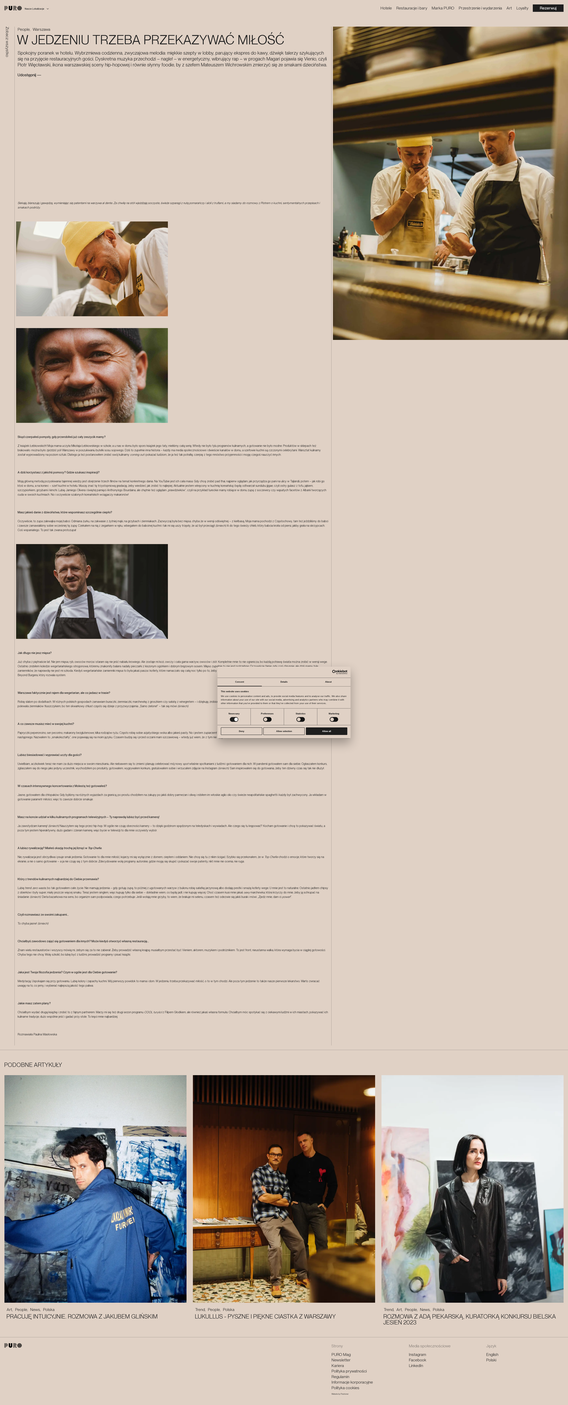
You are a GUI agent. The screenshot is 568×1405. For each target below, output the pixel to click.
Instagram (417, 1354)
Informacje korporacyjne (352, 1382)
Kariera (337, 1365)
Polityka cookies (345, 1387)
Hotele (386, 8)
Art (509, 8)
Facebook (417, 1360)
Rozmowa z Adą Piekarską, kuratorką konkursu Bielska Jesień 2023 (469, 1319)
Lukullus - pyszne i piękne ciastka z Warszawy (265, 1316)
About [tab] (328, 681)
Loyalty (522, 8)
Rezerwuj (548, 8)
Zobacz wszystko (7, 42)
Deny (241, 731)
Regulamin (340, 1376)
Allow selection (284, 731)
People (24, 29)
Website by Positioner (340, 1394)
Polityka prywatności (349, 1371)
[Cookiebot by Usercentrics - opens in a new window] (334, 672)
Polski (491, 1360)
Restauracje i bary (411, 8)
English (492, 1354)
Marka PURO (443, 8)
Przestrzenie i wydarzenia (480, 8)
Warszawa (41, 29)
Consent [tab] (239, 681)
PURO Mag (341, 1354)
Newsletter (341, 1360)
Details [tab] (284, 681)
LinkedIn (416, 1365)
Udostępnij (27, 74)
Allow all (326, 731)
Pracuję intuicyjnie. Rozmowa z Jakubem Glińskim (82, 1316)
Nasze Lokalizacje (34, 8)
